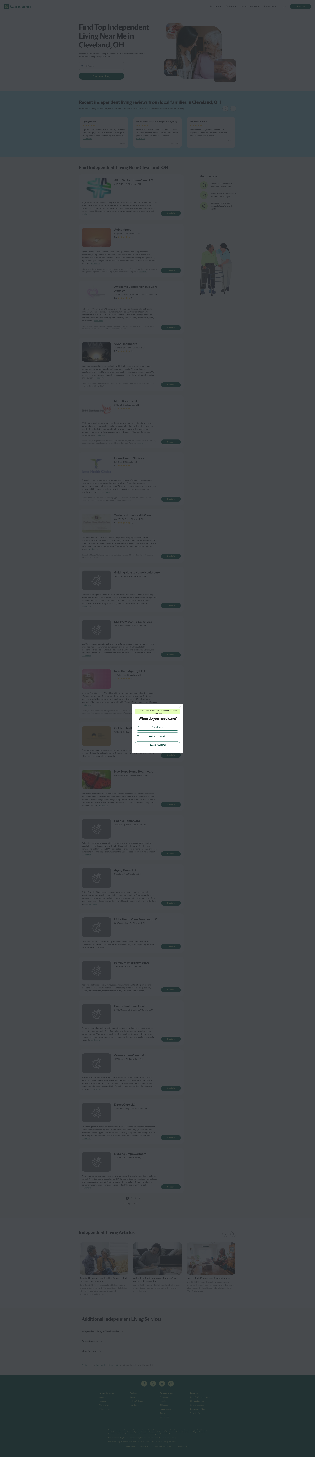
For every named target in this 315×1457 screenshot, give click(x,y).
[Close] (180, 707)
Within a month (157, 735)
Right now (157, 727)
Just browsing (158, 744)
